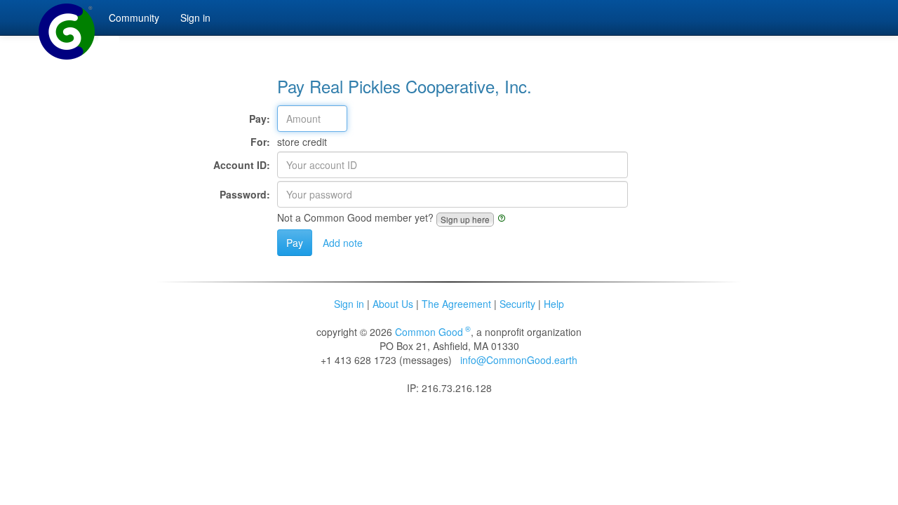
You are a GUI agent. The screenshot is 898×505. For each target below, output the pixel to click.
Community (134, 18)
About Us (393, 304)
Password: (245, 194)
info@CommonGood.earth (518, 360)
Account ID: (241, 165)
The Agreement (456, 304)
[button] (465, 220)
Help (554, 304)
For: (260, 142)
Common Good (433, 332)
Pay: (259, 119)
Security (517, 304)
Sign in (349, 304)
